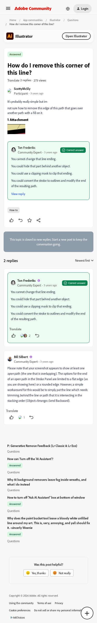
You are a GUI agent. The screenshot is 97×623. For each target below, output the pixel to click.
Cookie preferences (19, 610)
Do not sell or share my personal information (59, 610)
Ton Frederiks (26, 147)
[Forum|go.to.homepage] (33, 8)
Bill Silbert (21, 357)
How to (13, 210)
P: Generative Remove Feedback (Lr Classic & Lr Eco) (42, 446)
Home (12, 20)
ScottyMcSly (22, 89)
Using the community (21, 603)
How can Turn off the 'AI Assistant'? (30, 459)
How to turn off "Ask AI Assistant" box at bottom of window (46, 497)
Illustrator (55, 20)
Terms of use (44, 603)
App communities (33, 20)
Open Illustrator (76, 36)
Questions (73, 20)
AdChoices (19, 617)
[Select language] (68, 8)
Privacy (59, 603)
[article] (48, 307)
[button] (8, 10)
